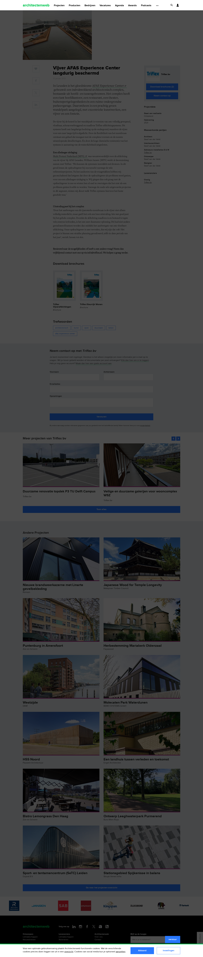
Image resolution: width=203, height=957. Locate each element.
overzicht (68, 951)
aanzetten (120, 951)
